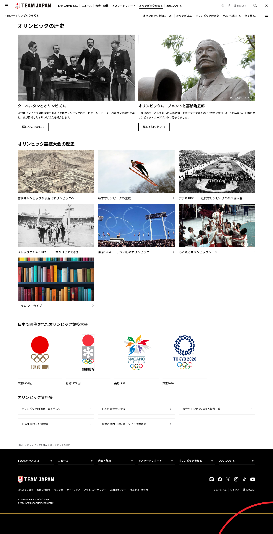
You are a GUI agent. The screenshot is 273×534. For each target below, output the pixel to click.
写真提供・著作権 (139, 489)
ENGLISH (250, 489)
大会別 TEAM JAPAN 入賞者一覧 (201, 409)
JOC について (227, 460)
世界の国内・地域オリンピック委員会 (124, 424)
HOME (21, 444)
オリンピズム (184, 15)
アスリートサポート (124, 5)
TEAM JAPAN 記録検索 (35, 424)
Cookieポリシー (118, 489)
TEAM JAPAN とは (28, 460)
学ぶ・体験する (232, 15)
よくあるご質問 (25, 489)
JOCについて (174, 5)
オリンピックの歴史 (207, 15)
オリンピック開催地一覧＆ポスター (42, 409)
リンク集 (58, 489)
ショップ (234, 489)
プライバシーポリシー (95, 489)
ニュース (87, 5)
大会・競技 (104, 460)
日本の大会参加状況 (113, 409)
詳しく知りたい (32, 127)
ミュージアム (220, 489)
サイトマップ (73, 489)
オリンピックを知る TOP (158, 15)
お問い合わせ (43, 489)
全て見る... (251, 15)
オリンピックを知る (151, 5)
